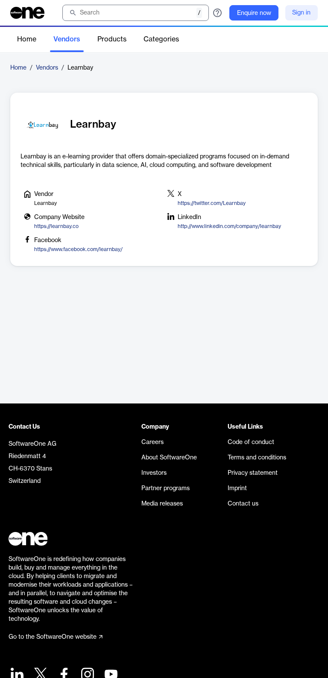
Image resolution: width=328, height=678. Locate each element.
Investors (154, 473)
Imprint (237, 488)
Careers (152, 442)
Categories (161, 39)
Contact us (243, 504)
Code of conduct (251, 442)
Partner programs (165, 488)
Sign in (301, 13)
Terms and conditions (257, 458)
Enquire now (254, 13)
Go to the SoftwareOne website (53, 637)
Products (111, 39)
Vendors (66, 39)
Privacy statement (253, 473)
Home (26, 39)
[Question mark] (217, 12)
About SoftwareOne (169, 458)
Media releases (162, 504)
